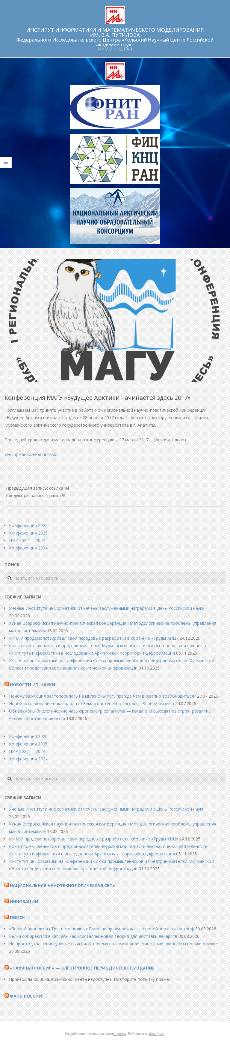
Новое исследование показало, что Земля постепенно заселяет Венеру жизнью (91, 703)
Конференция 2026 (28, 525)
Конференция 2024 (28, 548)
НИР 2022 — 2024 (27, 540)
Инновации (24, 901)
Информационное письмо (31, 454)
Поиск (17, 917)
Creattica (119, 1033)
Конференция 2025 (28, 533)
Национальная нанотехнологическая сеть (62, 885)
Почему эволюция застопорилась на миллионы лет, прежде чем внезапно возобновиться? (102, 696)
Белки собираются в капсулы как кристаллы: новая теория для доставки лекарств (93, 936)
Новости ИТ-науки (32, 684)
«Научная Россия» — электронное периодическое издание (82, 968)
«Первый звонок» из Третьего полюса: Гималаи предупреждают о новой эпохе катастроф (101, 929)
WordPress (156, 1033)
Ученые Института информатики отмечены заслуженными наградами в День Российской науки (107, 608)
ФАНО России (26, 996)
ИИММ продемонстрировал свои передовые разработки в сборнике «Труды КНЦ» (93, 638)
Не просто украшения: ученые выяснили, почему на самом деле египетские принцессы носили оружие (113, 944)
